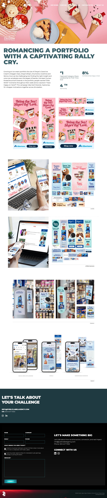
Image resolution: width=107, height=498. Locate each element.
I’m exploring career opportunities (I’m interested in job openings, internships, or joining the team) (22, 453)
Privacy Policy (102, 493)
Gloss (103, 494)
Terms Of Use (95, 493)
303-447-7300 (10, 412)
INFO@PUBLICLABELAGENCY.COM (15, 409)
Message (7, 458)
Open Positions (88, 493)
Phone (27, 439)
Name (6, 432)
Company (28, 432)
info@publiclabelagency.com (64, 442)
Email (6, 439)
